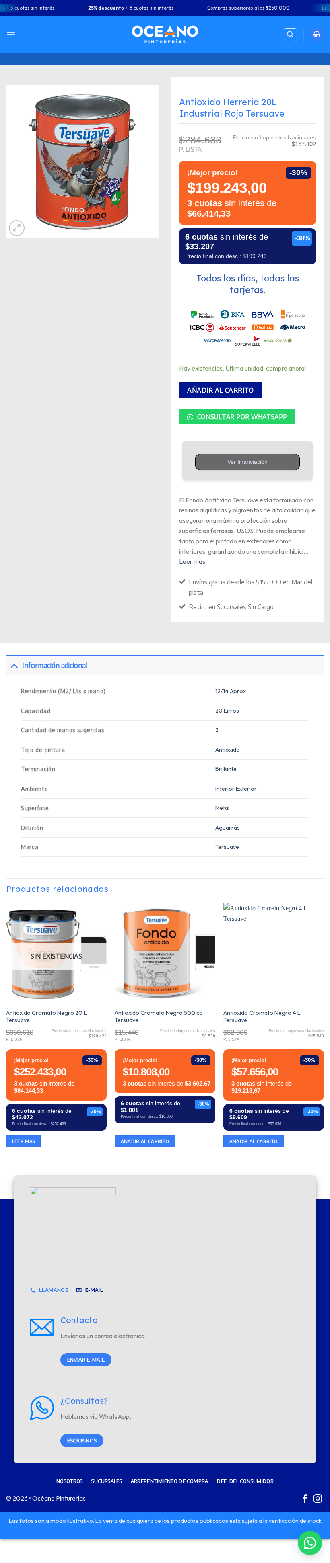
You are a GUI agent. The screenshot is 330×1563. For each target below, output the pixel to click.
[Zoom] (17, 228)
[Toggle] (14, 665)
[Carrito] (316, 34)
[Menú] (11, 34)
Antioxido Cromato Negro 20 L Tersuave (46, 1016)
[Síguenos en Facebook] (305, 1499)
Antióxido (227, 749)
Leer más (23, 1141)
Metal (222, 807)
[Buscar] (290, 34)
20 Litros (227, 710)
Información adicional (54, 665)
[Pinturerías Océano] (165, 34)
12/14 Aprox (230, 691)
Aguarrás (227, 827)
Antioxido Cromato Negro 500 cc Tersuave (158, 1016)
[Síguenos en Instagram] (318, 1499)
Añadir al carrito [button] (145, 1141)
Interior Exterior (236, 788)
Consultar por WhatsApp (241, 416)
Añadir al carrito (220, 390)
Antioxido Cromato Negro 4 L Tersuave (262, 1016)
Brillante (226, 768)
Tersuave (227, 846)
